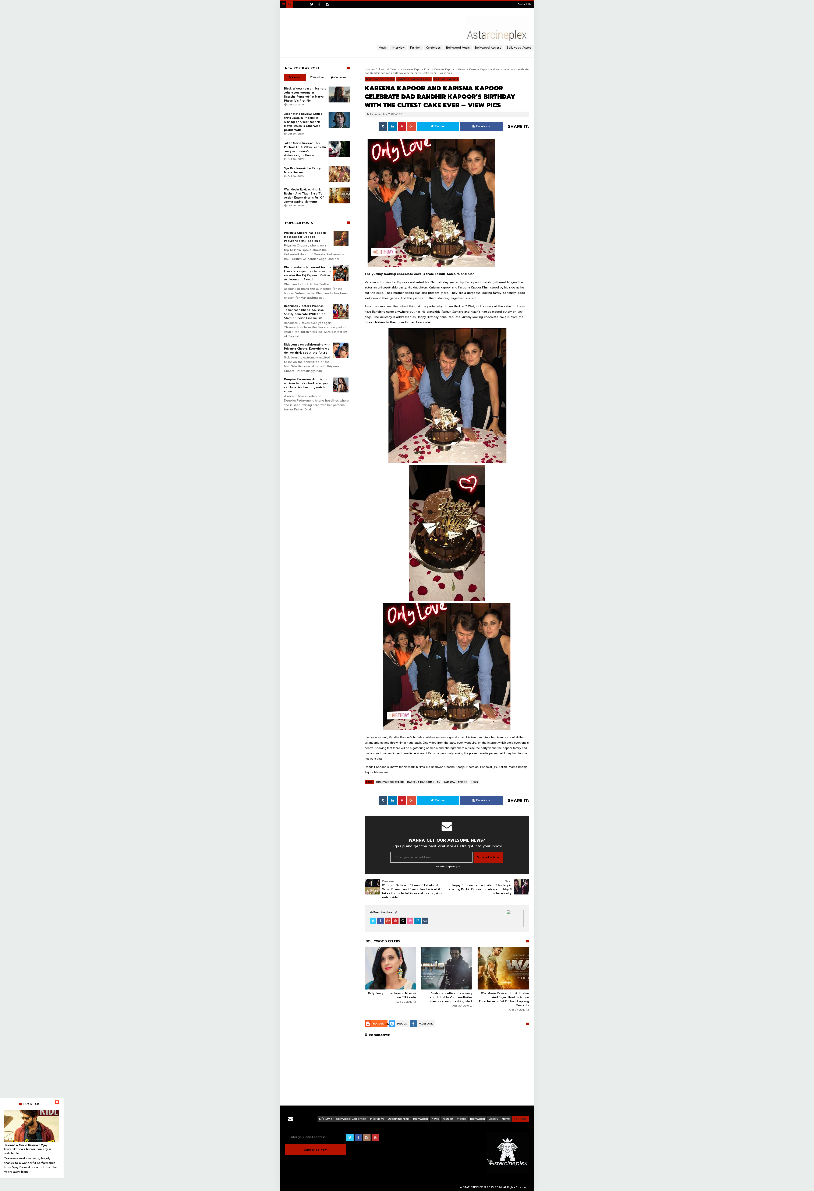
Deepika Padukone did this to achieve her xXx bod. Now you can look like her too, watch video (306, 385)
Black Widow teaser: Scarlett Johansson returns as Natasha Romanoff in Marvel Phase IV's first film (305, 95)
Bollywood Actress (488, 48)
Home (506, 1119)
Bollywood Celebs (390, 782)
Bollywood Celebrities (351, 1119)
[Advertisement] (407, 52)
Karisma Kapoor (455, 782)
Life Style (325, 1119)
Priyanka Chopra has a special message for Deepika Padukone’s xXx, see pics (305, 237)
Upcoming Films (398, 1119)
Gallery (493, 1119)
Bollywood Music (458, 48)
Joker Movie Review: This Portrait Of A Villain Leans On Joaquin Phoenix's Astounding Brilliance (305, 149)
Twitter (439, 126)
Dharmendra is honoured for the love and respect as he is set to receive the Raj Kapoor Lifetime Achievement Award (307, 273)
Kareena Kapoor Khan (423, 782)
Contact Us (524, 4)
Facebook (482, 126)
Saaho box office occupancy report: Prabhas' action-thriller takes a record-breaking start (450, 997)
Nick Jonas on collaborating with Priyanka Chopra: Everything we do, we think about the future (307, 349)
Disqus (402, 1024)
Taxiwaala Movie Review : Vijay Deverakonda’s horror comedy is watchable (27, 1149)
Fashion (448, 1119)
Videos (461, 1119)
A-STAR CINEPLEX (471, 1187)
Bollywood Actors (519, 48)
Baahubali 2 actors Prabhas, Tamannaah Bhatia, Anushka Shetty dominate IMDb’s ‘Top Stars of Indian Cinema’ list (304, 312)
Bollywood (477, 1119)
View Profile (380, 912)
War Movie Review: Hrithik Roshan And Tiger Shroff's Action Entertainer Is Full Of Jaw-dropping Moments (504, 999)
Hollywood (420, 1119)
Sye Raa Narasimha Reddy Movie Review (302, 170)
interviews (377, 1119)
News (461, 69)
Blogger (379, 1024)
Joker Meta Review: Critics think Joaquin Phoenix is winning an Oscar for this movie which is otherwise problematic (303, 122)
